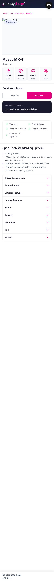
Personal (15, 95)
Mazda (29, 13)
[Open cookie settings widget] (48, 5)
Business (39, 95)
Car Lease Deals (17, 13)
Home (5, 13)
